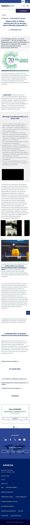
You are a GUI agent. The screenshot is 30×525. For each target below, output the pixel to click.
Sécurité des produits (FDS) (8, 511)
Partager (24, 10)
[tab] (14, 427)
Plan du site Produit (16, 515)
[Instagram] (24, 440)
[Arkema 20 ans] (23, 2)
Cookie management (21, 496)
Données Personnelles (7, 492)
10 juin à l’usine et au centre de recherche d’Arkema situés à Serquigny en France (13, 267)
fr (27, 1)
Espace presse (5, 476)
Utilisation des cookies (7, 496)
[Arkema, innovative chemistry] (8, 467)
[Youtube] (19, 440)
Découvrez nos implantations (15, 451)
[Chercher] (23, 6)
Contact (15, 418)
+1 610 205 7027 (15, 413)
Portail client (4, 515)
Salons (3, 479)
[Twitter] (15, 440)
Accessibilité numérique (7, 506)
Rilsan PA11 (7, 95)
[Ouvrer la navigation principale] (27, 5)
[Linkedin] (6, 440)
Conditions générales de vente (9, 501)
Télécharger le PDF (16, 29)
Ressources (4, 483)
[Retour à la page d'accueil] (7, 6)
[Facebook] (10, 440)
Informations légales (11, 487)
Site (2, 487)
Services (20, 511)
